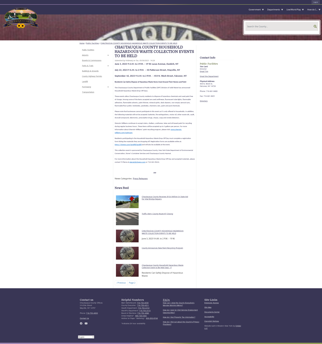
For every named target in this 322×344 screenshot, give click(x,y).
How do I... (311, 10)
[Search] (315, 26)
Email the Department (209, 76)
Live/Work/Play (293, 10)
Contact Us (84, 318)
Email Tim (204, 71)
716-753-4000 (92, 313)
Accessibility (209, 316)
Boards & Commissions (91, 60)
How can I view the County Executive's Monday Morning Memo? (178, 304)
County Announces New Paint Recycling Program (162, 248)
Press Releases (140, 178)
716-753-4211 (143, 305)
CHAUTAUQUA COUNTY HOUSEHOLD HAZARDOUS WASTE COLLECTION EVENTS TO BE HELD (139, 43)
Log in (316, 2)
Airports (85, 56)
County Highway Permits (92, 76)
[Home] (2, 9)
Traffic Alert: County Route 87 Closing (157, 214)
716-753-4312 (143, 308)
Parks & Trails (87, 66)
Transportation (88, 92)
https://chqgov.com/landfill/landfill (128, 145)
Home (81, 43)
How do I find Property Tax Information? (179, 317)
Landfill (85, 81)
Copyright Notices (211, 321)
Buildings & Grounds (90, 71)
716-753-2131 (145, 310)
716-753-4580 (143, 313)
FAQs (166, 299)
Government (254, 10)
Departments (272, 10)
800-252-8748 (152, 318)
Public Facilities (92, 43)
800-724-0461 (141, 315)
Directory (204, 101)
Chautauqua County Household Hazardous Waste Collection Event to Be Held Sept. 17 (162, 266)
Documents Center (212, 312)
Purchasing (86, 87)
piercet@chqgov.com (137, 162)
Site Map (208, 307)
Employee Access (211, 302)
